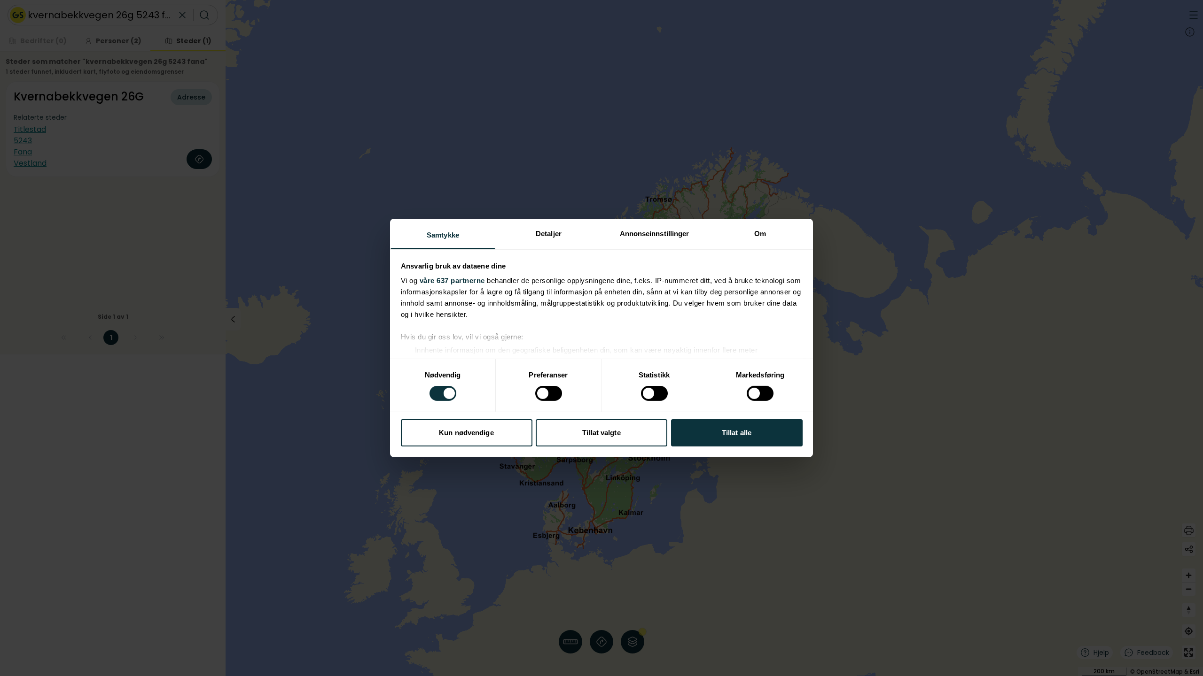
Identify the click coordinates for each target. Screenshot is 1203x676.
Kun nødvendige (466, 433)
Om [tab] (760, 234)
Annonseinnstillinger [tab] (654, 234)
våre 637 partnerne (452, 280)
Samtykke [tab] (443, 235)
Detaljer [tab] (549, 234)
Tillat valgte (601, 433)
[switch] (548, 393)
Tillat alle (736, 433)
